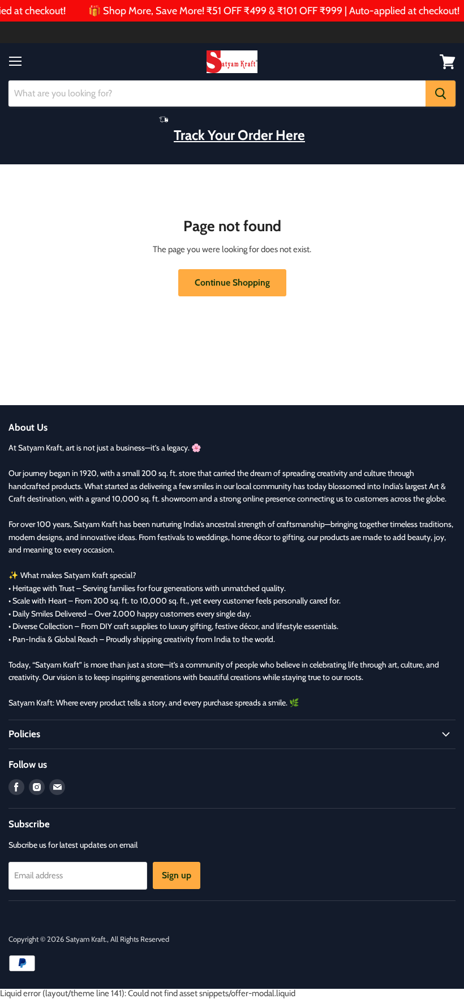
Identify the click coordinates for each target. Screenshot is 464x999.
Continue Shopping (232, 282)
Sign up (176, 875)
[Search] (441, 93)
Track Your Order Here (239, 134)
